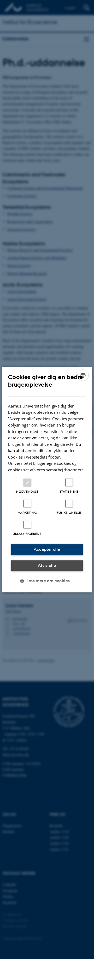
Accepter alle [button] (47, 549)
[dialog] (47, 480)
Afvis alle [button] (47, 565)
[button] (47, 581)
